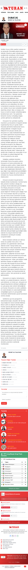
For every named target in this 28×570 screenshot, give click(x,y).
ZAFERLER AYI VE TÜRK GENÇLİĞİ (16, 422)
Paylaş (4, 44)
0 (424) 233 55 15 (6, 507)
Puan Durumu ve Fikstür (8, 544)
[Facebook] (10, 536)
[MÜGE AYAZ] (3, 428)
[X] (13, 536)
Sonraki (23, 348)
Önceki (4, 348)
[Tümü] (26, 411)
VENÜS (4, 370)
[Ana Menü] (1, 8)
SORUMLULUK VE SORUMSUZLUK (16, 441)
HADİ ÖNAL (10, 421)
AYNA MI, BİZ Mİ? (7, 379)
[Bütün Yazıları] (26, 360)
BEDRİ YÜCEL (10, 446)
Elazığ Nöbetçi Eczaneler (8, 539)
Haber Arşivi (5, 548)
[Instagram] (15, 536)
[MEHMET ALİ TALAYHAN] (3, 18)
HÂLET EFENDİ (6, 374)
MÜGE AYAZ (10, 427)
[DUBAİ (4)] (14, 30)
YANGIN (9, 429)
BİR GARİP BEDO (11, 448)
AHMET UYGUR (6, 367)
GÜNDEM (3, 12)
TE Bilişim (17, 562)
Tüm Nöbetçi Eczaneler (14, 522)
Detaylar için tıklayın (14, 488)
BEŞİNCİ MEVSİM (7, 362)
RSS (4, 557)
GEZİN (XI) (5, 384)
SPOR (16, 12)
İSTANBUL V (5, 365)
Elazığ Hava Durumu (7, 541)
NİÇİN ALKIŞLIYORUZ (8, 372)
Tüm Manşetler (6, 545)
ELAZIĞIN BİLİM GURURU (14, 416)
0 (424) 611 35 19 (6, 515)
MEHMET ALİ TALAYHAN (14, 20)
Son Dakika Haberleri (7, 547)
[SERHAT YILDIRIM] (3, 415)
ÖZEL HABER (10, 12)
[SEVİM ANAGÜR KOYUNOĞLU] (3, 440)
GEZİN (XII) (5, 381)
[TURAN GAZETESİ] (13, 8)
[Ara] (26, 8)
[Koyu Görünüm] (24, 8)
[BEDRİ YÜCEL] (3, 447)
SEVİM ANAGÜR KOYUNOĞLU (14, 440)
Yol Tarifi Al (14, 507)
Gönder (4, 403)
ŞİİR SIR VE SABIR (7, 377)
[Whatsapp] (18, 536)
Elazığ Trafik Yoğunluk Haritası (9, 542)
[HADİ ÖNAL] (3, 421)
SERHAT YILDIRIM (11, 414)
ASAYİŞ (21, 12)
